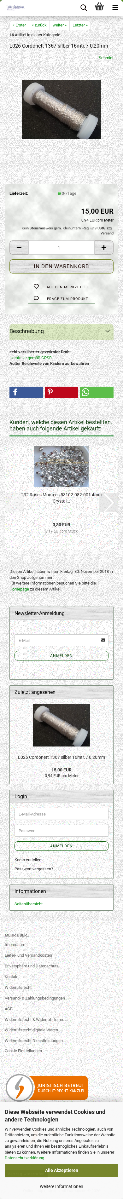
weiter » (60, 25)
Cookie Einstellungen (23, 1050)
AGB (9, 1008)
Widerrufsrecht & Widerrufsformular (37, 1019)
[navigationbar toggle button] (115, 8)
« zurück (39, 25)
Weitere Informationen (61, 1186)
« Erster (19, 25)
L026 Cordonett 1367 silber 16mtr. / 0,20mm (61, 757)
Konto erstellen (28, 859)
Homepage (19, 589)
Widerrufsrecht (18, 987)
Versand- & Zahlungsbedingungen (35, 998)
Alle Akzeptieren (61, 1170)
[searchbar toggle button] (83, 8)
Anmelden (61, 656)
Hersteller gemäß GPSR (30, 357)
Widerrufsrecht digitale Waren (31, 1030)
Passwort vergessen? (34, 869)
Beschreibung (26, 331)
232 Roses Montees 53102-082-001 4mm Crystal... (61, 498)
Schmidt (106, 57)
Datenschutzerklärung (24, 1158)
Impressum (15, 944)
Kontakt (12, 976)
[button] (18, 247)
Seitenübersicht (29, 904)
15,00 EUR (61, 769)
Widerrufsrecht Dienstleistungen (34, 1040)
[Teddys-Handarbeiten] (12, 8)
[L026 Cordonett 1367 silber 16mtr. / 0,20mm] (61, 102)
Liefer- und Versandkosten (28, 955)
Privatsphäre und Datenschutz (31, 966)
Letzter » (80, 25)
